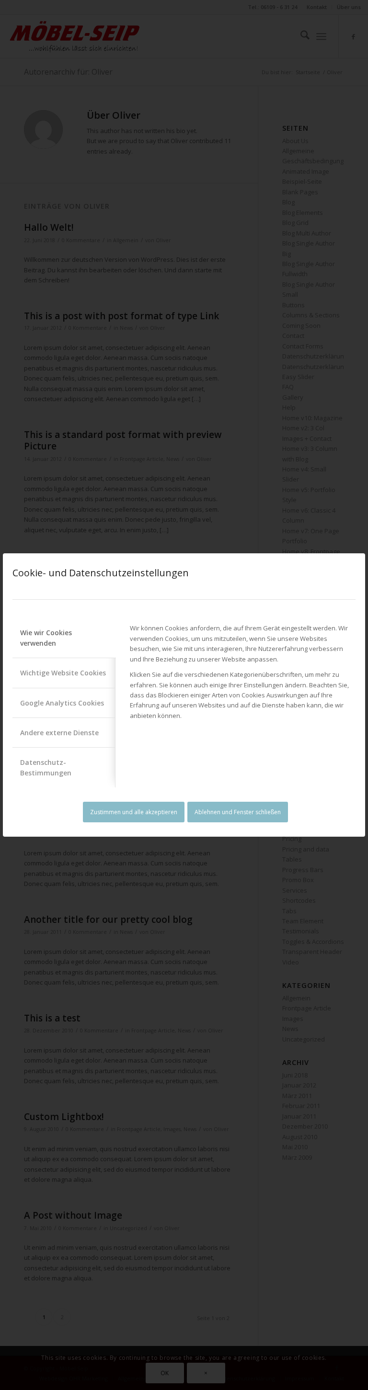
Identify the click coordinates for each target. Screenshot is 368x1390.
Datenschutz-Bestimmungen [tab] (45, 767)
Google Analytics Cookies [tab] (62, 702)
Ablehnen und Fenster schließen (238, 812)
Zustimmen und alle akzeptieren (133, 812)
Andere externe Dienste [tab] (59, 732)
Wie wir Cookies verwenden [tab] (46, 637)
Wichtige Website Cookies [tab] (63, 672)
